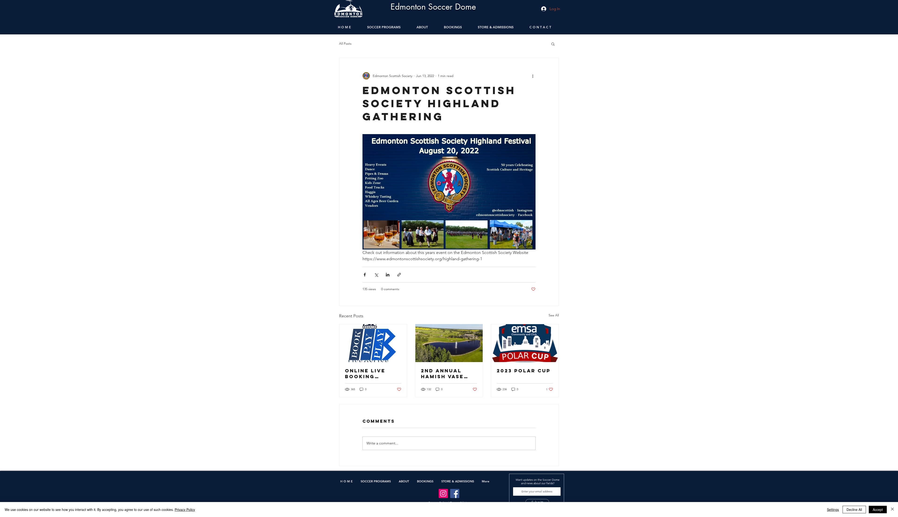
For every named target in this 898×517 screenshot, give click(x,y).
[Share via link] (399, 274)
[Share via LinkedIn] (387, 274)
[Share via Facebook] (364, 274)
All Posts (345, 43)
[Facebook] (454, 493)
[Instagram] (443, 493)
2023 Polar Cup (523, 371)
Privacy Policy (185, 509)
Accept (878, 509)
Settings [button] (833, 509)
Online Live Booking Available (365, 373)
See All (554, 315)
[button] (553, 44)
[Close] (892, 509)
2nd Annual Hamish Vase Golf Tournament (443, 373)
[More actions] (533, 76)
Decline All (854, 509)
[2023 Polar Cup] (525, 343)
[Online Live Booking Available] (373, 343)
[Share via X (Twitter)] (376, 274)
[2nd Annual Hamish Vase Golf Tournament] (449, 343)
